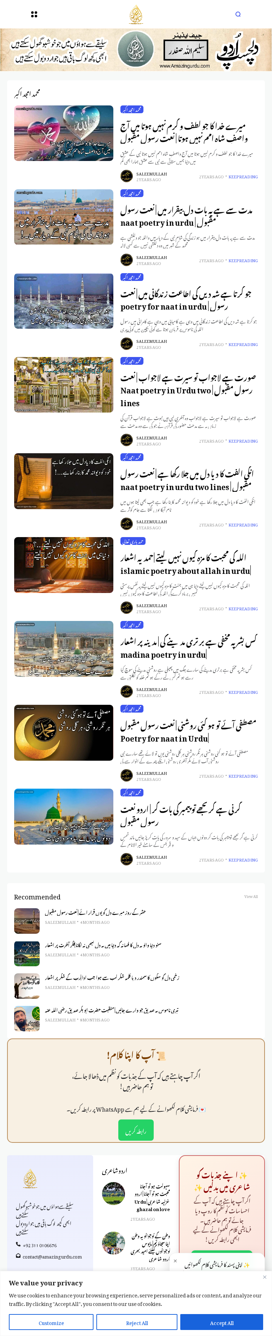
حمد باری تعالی (133, 541)
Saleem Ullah (151, 173)
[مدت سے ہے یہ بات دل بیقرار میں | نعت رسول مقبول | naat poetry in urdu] (63, 217)
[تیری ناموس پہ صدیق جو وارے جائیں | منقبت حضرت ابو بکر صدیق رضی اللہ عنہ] (27, 1018)
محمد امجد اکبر (132, 109)
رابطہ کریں (136, 1130)
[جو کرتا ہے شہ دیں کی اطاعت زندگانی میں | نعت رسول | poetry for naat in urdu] (63, 301)
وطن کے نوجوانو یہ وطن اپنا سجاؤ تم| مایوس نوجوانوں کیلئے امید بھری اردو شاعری (150, 1246)
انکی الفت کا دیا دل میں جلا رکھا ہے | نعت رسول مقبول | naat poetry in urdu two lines (187, 479)
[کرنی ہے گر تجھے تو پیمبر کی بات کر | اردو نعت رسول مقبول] (63, 816)
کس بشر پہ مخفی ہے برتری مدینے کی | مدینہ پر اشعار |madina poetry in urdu (188, 646)
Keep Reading (243, 176)
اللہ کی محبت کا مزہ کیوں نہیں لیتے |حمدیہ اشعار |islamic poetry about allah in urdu (185, 562)
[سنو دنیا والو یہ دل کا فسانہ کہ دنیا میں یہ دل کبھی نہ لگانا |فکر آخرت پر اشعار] (27, 953)
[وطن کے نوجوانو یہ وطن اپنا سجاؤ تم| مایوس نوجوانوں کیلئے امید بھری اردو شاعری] (113, 1243)
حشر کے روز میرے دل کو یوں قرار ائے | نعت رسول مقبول (95, 911)
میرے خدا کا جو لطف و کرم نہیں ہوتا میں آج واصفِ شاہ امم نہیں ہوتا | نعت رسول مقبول (184, 131)
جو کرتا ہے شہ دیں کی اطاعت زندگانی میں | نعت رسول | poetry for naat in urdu (185, 299)
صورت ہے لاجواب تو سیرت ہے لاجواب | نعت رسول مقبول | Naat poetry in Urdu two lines (188, 389)
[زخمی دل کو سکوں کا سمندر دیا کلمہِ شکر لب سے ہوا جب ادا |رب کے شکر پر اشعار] (27, 986)
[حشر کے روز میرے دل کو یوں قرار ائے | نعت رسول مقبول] (27, 921)
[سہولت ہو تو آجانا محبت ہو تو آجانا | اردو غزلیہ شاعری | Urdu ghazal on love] (113, 1193)
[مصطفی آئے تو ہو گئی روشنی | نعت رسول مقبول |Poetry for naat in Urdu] (63, 733)
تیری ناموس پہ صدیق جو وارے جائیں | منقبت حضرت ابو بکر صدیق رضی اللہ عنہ (111, 1009)
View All (251, 896)
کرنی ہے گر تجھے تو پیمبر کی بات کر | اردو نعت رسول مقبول (180, 814)
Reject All (137, 1321)
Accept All (222, 1321)
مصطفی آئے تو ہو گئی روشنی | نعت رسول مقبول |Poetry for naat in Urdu (188, 730)
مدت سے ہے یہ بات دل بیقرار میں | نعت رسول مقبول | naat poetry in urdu (186, 215)
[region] (136, 1303)
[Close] (264, 1277)
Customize (51, 1321)
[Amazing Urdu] (136, 14)
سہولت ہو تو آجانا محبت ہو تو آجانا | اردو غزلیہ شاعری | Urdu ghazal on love (152, 1197)
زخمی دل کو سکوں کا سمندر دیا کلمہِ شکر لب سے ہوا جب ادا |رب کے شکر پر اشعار (112, 977)
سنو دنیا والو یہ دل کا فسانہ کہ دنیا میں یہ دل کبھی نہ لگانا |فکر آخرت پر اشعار (103, 944)
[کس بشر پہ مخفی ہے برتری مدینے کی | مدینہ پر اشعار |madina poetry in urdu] (63, 648)
